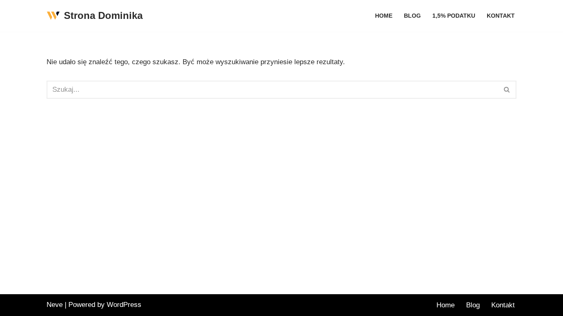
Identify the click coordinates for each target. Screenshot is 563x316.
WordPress (124, 305)
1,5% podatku (453, 16)
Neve (55, 305)
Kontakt (501, 16)
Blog (412, 16)
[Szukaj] (507, 90)
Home (383, 16)
